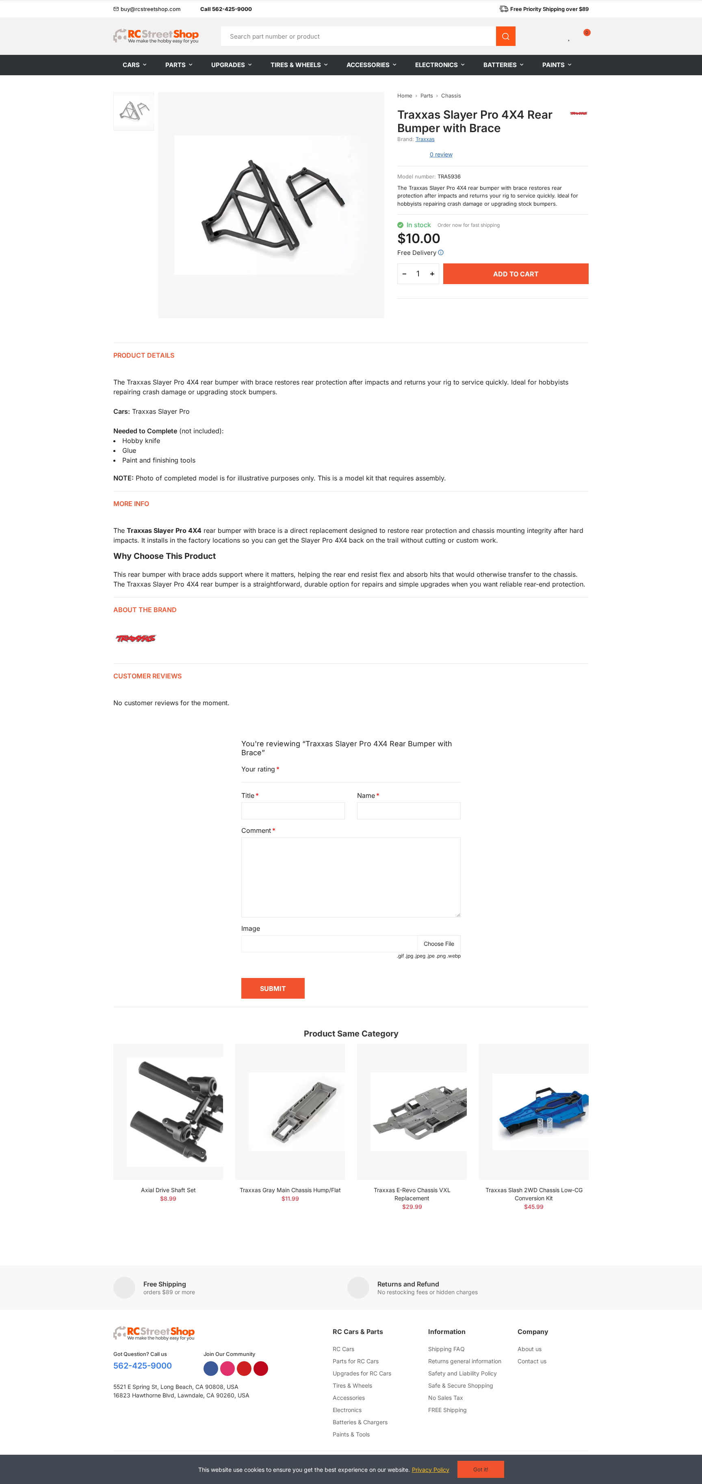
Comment (256, 830)
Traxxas (425, 139)
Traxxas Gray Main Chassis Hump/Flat (290, 1189)
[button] (147, 8)
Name (366, 795)
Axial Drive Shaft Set (168, 1189)
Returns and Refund (408, 1284)
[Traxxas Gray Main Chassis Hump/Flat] (290, 1112)
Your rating (258, 769)
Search (506, 36)
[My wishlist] (569, 36)
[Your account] (556, 36)
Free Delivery (416, 252)
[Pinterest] (261, 1368)
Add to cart (516, 274)
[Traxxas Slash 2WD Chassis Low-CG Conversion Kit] (534, 1112)
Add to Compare (203, 1058)
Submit (273, 988)
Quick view (203, 1074)
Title (247, 795)
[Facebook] (211, 1368)
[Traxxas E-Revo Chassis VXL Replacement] (412, 1112)
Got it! (480, 1469)
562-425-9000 (142, 1366)
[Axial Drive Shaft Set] (168, 1112)
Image (250, 928)
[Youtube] (244, 1368)
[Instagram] (227, 1368)
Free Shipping (164, 1284)
